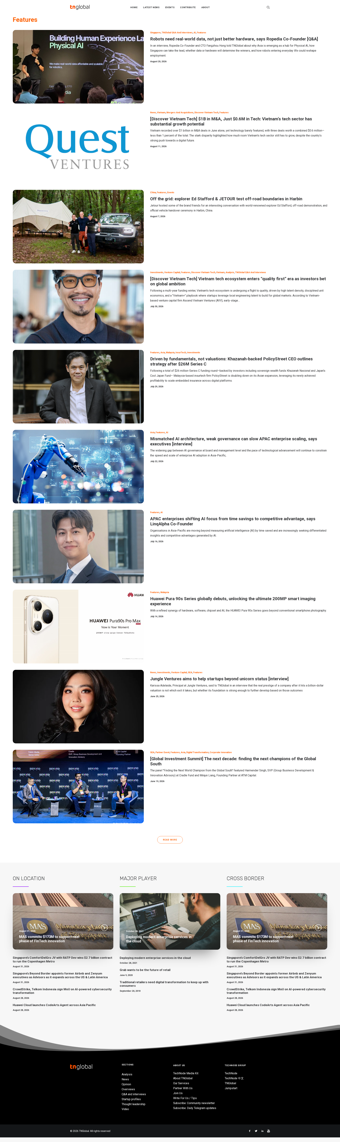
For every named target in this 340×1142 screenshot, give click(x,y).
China (153, 192)
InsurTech (180, 352)
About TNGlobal (182, 1078)
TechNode (231, 1073)
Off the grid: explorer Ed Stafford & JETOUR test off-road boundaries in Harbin (226, 198)
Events (170, 7)
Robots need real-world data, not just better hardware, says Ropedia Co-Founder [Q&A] (234, 39)
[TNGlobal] (80, 7)
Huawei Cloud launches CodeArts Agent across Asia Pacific (54, 1005)
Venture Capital (172, 272)
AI (195, 32)
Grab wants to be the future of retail (145, 970)
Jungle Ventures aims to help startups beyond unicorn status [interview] (219, 678)
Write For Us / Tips (185, 1098)
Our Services (181, 1083)
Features (201, 32)
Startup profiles (131, 1099)
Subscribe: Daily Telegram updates (194, 1108)
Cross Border (245, 878)
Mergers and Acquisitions (179, 112)
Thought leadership (133, 1104)
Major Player (138, 878)
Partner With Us (182, 1088)
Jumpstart (231, 1088)
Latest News (151, 7)
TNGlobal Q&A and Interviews (177, 32)
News (153, 112)
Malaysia (170, 352)
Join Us (178, 1093)
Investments (156, 272)
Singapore (155, 32)
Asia (162, 352)
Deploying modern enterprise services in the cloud (155, 958)
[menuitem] (134, 7)
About (205, 7)
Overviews (128, 1089)
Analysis (230, 272)
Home (134, 7)
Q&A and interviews (134, 1094)
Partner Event (162, 752)
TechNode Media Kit (185, 1073)
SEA (190, 672)
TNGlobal (230, 1083)
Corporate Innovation (221, 752)
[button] (268, 7)
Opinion (126, 1084)
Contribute (188, 7)
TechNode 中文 (234, 1078)
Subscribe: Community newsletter (194, 1103)
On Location (29, 878)
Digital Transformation (197, 752)
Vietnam (161, 112)
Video (125, 1109)
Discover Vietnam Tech (206, 112)
